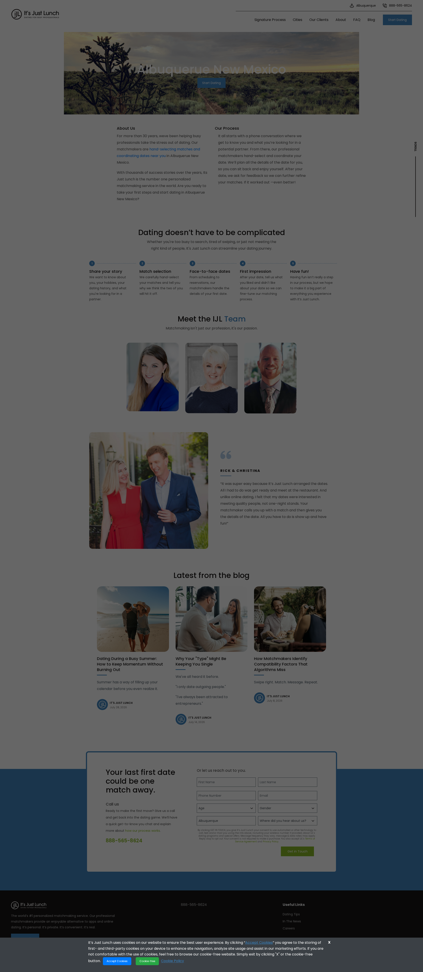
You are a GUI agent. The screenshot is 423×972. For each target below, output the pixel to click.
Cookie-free (147, 961)
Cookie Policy (172, 960)
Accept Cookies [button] (117, 961)
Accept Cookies (259, 942)
